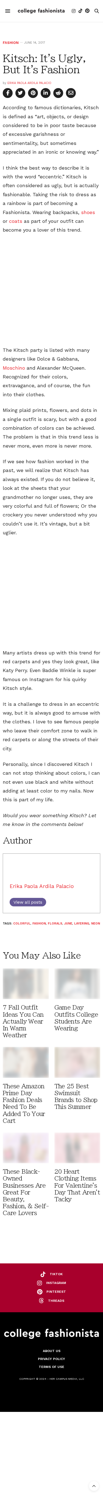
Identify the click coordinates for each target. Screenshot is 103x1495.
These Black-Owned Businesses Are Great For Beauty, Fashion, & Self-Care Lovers (26, 1192)
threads (56, 1301)
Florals (55, 923)
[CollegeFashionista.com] (41, 11)
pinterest (56, 1292)
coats (15, 221)
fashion (39, 923)
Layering (81, 923)
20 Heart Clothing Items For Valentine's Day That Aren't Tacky (77, 1185)
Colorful (21, 923)
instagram (56, 1283)
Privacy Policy (51, 1359)
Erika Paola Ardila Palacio (29, 83)
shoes (88, 212)
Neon (95, 923)
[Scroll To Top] (94, 1486)
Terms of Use (51, 1367)
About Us (51, 1351)
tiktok (56, 1274)
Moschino (14, 368)
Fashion (11, 42)
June (68, 923)
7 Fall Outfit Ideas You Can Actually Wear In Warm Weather (23, 1021)
